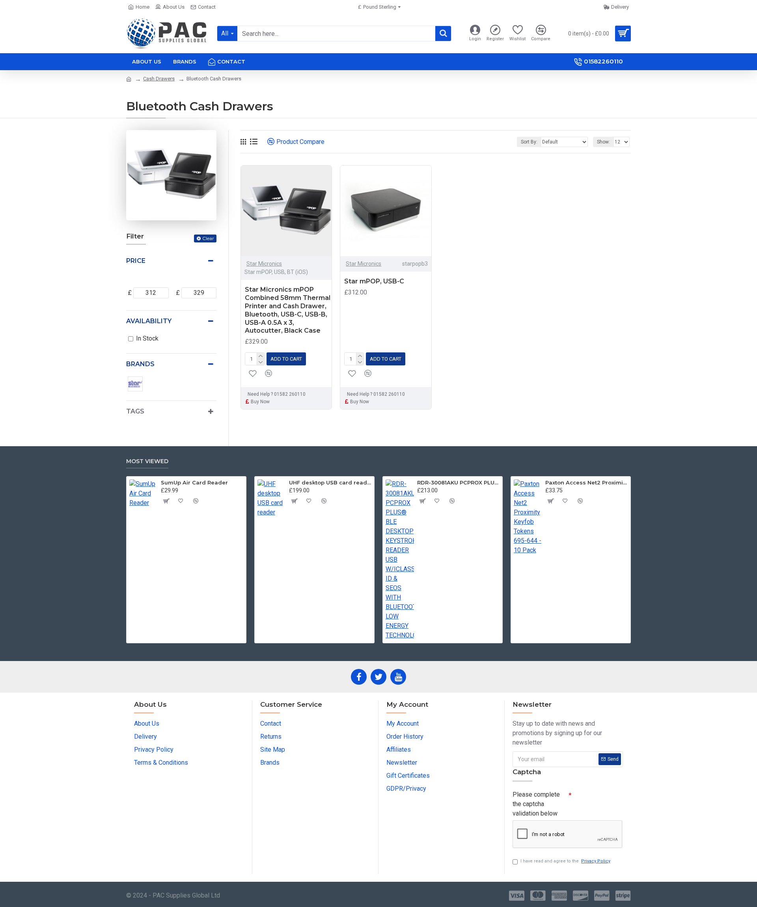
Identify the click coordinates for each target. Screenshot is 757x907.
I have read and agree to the (565, 861)
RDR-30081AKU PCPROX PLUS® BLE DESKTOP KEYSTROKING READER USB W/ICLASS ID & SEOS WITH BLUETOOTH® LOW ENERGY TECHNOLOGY (458, 482)
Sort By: (529, 142)
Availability (149, 321)
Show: (603, 142)
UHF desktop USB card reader (330, 482)
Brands (140, 364)
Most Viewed (147, 461)
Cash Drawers (159, 79)
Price (135, 260)
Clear (208, 238)
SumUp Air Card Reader (194, 482)
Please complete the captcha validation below (536, 804)
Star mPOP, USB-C (374, 281)
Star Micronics (264, 264)
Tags (135, 411)
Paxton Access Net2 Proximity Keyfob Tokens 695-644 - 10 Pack (586, 482)
